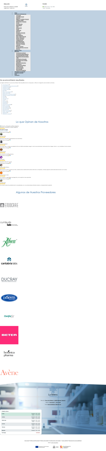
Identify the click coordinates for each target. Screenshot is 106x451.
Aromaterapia (19, 24)
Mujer (17, 26)
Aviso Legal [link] (26, 440)
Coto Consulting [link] (54, 442)
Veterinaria (18, 30)
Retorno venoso (19, 46)
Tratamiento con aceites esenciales (21, 61)
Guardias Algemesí (19, 72)
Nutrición (18, 18)
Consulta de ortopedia (21, 59)
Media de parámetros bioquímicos (21, 63)
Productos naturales (20, 32)
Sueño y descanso (20, 37)
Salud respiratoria (20, 41)
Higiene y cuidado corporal (22, 19)
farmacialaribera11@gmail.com (54, 404)
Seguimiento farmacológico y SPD (22, 57)
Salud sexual (19, 25)
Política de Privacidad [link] (34, 440)
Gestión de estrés (20, 39)
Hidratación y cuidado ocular (21, 22)
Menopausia (19, 27)
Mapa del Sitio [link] (65, 440)
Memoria (18, 45)
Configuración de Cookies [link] (54, 440)
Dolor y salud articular (21, 36)
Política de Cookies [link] (44, 440)
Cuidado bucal (19, 40)
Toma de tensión (20, 67)
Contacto (17, 75)
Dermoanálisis (19, 69)
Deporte (18, 31)
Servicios (17, 51)
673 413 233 (58, 402)
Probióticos (18, 34)
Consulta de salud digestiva (22, 54)
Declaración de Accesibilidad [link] (75, 440)
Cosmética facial (20, 16)
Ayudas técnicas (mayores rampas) (22, 48)
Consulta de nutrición (21, 53)
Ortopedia (18, 15)
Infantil (17, 29)
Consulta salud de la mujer (22, 55)
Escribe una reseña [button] (4, 130)
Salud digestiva (19, 35)
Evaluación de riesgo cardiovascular (21, 66)
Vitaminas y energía (20, 44)
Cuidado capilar (20, 20)
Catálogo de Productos (20, 14)
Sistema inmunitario (20, 42)
